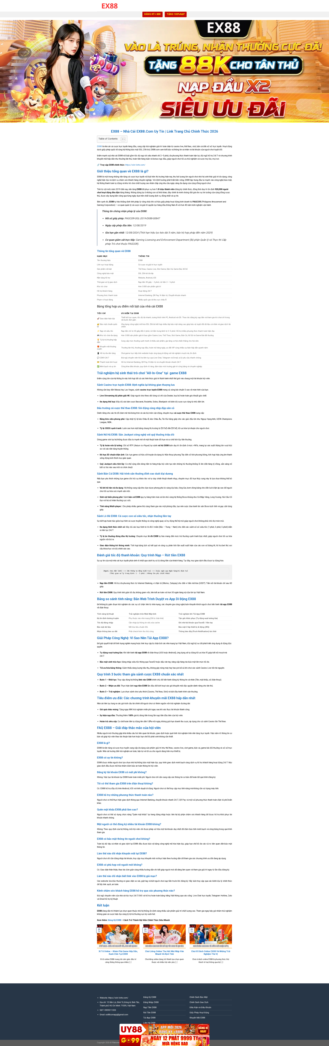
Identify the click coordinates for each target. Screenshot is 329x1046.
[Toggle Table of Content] (122, 139)
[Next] (232, 947)
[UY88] (164, 1029)
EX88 (99, 146)
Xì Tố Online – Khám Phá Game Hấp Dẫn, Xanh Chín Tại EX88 (118, 952)
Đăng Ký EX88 (114, 920)
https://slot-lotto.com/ (135, 165)
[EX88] (110, 6)
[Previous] (96, 947)
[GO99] (164, 1040)
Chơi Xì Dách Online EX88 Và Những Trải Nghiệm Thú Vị (210, 952)
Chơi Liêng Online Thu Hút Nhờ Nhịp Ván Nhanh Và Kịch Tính (164, 952)
